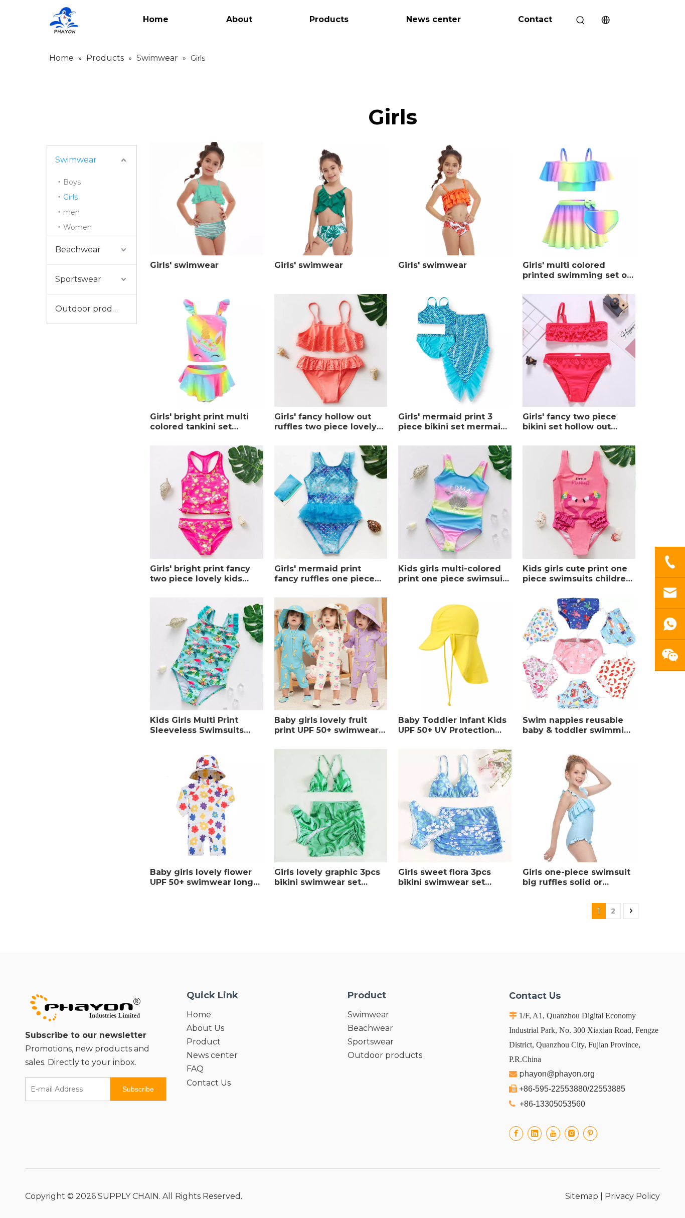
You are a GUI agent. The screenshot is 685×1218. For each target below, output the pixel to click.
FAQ (195, 1069)
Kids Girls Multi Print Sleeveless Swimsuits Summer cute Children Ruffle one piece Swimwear (199, 725)
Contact (535, 19)
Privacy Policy (632, 1196)
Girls (70, 197)
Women (77, 227)
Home (155, 19)
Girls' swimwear (184, 265)
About (239, 19)
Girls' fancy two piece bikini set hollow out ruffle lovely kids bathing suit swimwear (577, 422)
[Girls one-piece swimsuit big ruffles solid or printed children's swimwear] (579, 805)
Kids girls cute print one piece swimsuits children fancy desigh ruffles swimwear (577, 574)
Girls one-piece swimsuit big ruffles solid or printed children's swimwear (576, 877)
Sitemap (581, 1196)
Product (204, 1041)
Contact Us (209, 1083)
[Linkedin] (535, 1133)
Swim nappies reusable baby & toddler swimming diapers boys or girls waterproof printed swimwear (579, 725)
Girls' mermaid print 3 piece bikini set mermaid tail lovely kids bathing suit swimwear (452, 422)
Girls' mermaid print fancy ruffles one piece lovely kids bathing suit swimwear (325, 574)
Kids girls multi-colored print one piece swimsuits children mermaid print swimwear (454, 574)
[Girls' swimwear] (206, 198)
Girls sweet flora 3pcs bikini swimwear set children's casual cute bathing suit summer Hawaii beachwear (445, 877)
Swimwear (76, 160)
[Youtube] (553, 1133)
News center (433, 19)
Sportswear (78, 279)
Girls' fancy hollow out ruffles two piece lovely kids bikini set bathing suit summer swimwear (325, 422)
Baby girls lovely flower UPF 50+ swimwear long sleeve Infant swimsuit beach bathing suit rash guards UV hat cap (201, 877)
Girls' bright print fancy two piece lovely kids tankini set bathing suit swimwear (200, 574)
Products (329, 19)
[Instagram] (572, 1133)
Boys (72, 182)
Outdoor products (92, 309)
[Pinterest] (590, 1133)
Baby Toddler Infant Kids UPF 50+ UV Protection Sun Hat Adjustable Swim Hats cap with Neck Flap (452, 725)
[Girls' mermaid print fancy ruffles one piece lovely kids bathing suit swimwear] (331, 501)
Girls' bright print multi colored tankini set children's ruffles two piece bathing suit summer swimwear (199, 422)
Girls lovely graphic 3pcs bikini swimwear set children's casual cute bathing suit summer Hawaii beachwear (327, 877)
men (71, 212)
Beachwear (78, 249)
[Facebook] (516, 1133)
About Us (205, 1028)
